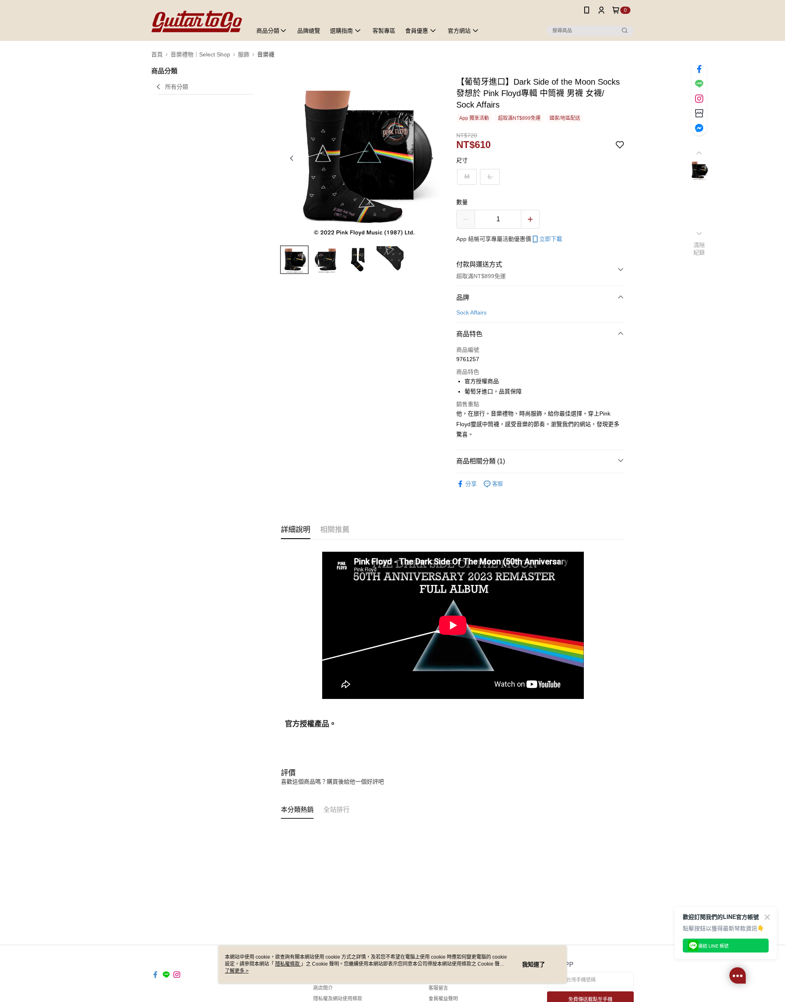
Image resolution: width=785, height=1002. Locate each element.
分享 (471, 484)
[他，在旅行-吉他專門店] (196, 21)
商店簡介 (323, 988)
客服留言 (438, 988)
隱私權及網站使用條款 (337, 999)
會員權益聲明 (443, 999)
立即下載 (550, 239)
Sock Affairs (471, 312)
